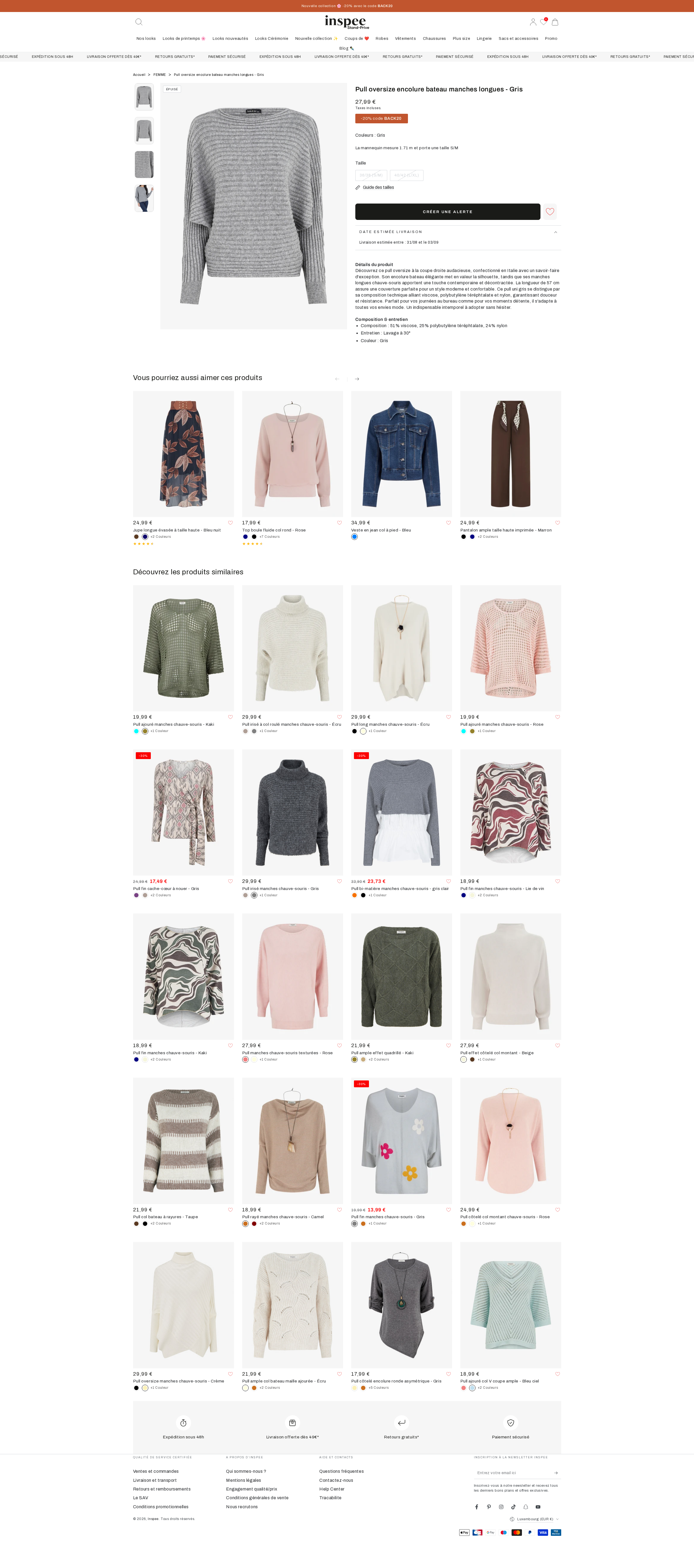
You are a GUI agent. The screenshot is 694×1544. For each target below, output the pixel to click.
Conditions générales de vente (257, 1497)
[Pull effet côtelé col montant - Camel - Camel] (463, 1223)
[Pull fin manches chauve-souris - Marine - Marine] (463, 895)
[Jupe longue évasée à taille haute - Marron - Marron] (136, 536)
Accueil (140, 75)
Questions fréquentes (341, 1471)
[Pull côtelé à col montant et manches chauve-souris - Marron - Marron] (472, 1059)
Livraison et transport (155, 1480)
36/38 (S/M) (371, 177)
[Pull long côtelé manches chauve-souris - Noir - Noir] (354, 731)
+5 (379, 1388)
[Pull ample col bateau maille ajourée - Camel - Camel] (254, 1388)
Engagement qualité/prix (251, 1489)
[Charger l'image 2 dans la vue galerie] (144, 130)
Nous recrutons (242, 1506)
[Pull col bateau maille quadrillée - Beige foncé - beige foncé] (363, 1059)
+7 (270, 537)
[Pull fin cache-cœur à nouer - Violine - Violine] (136, 895)
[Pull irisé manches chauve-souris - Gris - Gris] (254, 731)
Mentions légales (243, 1480)
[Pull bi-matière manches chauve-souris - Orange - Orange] (354, 895)
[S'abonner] (557, 1473)
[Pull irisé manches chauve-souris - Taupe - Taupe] (245, 731)
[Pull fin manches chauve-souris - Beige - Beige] (472, 895)
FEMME (160, 75)
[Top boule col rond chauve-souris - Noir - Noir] (254, 536)
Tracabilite (330, 1497)
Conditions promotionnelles (161, 1506)
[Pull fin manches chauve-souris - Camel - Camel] (363, 1223)
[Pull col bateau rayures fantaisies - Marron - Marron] (136, 1223)
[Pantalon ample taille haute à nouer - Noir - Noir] (463, 536)
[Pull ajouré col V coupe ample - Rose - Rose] (463, 1388)
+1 (160, 731)
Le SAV (141, 1497)
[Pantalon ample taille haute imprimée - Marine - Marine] (472, 536)
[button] (139, 22)
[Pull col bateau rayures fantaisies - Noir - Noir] (145, 1223)
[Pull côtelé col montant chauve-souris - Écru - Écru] (472, 1223)
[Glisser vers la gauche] (167, 213)
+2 (161, 537)
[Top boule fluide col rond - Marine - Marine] (245, 536)
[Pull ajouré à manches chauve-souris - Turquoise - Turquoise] (136, 731)
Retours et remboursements (162, 1489)
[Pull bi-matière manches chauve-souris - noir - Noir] (363, 895)
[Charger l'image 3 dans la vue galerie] (144, 164)
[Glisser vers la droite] (340, 213)
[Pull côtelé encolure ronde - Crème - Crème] (354, 1388)
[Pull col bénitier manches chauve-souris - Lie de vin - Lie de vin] (254, 1223)
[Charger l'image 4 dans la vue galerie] (144, 198)
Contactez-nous (336, 1480)
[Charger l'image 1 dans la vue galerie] (144, 96)
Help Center (332, 1489)
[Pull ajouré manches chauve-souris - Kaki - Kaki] (472, 731)
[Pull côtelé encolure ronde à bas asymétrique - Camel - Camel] (363, 1388)
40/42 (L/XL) (406, 177)
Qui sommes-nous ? (246, 1471)
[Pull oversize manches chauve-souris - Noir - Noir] (136, 1388)
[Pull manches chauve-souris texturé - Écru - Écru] (254, 1059)
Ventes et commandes (156, 1471)
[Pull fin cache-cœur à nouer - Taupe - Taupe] (145, 895)
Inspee (153, 1519)
